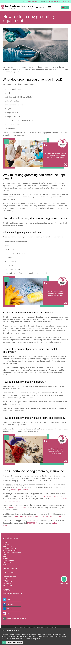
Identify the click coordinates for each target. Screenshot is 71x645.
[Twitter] (4, 599)
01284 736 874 (32, 1)
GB (66, 8)
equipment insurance (17, 507)
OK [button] (4, 642)
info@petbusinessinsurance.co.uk (57, 1)
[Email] (4, 618)
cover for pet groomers (20, 489)
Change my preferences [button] (14, 642)
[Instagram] (4, 613)
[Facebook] (4, 604)
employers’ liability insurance (26, 516)
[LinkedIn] (4, 608)
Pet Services (41, 7)
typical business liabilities (53, 496)
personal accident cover (51, 516)
